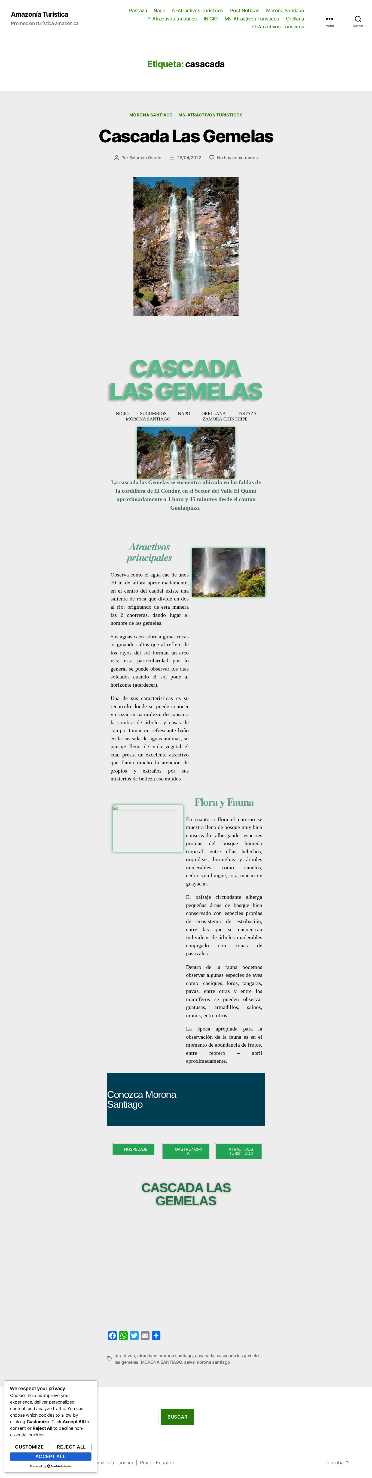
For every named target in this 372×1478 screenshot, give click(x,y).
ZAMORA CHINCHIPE (225, 419)
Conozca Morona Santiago (141, 1099)
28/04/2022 (189, 157)
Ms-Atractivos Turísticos (252, 19)
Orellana (295, 19)
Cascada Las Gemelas (186, 135)
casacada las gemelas (239, 1355)
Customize (29, 1447)
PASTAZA (247, 413)
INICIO (211, 19)
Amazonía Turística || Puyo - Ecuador (133, 1462)
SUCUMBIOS (153, 413)
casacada (204, 1355)
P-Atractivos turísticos (172, 19)
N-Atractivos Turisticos (197, 10)
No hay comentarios (237, 157)
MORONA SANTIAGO (148, 419)
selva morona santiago (207, 1362)
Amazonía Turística (39, 14)
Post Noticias (245, 10)
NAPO (184, 413)
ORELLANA (214, 413)
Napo (159, 10)
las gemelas (126, 1362)
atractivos (125, 1355)
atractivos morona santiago (165, 1355)
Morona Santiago (285, 10)
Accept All (50, 1456)
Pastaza (138, 10)
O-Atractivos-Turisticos (278, 26)
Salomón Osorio (145, 157)
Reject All (71, 1447)
